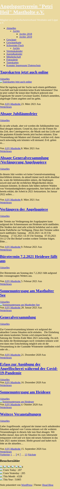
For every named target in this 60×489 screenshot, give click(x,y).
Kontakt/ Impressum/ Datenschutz (23, 65)
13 (26, 454)
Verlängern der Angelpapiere (24, 209)
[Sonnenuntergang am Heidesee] (17, 401)
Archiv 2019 (25, 36)
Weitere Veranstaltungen (20, 414)
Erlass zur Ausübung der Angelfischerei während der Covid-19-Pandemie (29, 368)
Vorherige (5, 454)
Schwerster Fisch (15, 45)
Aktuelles (11, 28)
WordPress (26, 485)
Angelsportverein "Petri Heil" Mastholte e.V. (26, 9)
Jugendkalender (14, 54)
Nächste (32, 454)
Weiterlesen (6, 107)
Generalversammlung (18, 317)
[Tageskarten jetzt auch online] (16, 81)
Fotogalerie (12, 59)
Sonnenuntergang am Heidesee (25, 392)
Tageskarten (12, 62)
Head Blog (47, 485)
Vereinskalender (14, 51)
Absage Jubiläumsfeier (18, 114)
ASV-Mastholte (13, 104)
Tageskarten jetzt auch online (24, 72)
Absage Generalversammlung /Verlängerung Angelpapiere (24, 160)
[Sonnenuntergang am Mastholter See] (20, 304)
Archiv (16, 31)
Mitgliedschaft (13, 56)
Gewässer (11, 39)
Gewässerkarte (13, 42)
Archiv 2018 (25, 34)
